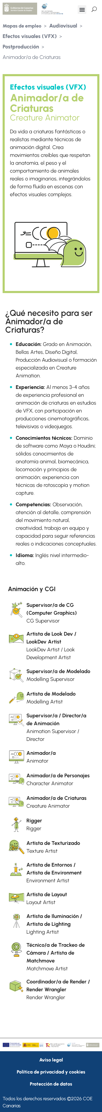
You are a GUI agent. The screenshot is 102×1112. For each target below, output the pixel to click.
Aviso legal (51, 1060)
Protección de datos (51, 1084)
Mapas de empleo (22, 26)
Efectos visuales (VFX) (30, 36)
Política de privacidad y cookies (51, 1072)
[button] (82, 9)
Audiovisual (63, 26)
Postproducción (21, 46)
